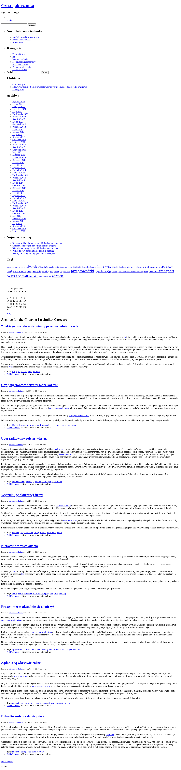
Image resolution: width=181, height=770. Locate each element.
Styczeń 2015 (18, 167)
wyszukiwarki (73, 649)
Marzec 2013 (18, 221)
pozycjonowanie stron (42, 632)
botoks (51, 267)
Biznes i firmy (18, 54)
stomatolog (138, 272)
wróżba (36, 371)
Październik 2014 (20, 175)
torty (15, 571)
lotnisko (147, 267)
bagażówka (10, 267)
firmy (108, 266)
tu (125, 337)
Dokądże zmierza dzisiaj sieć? (23, 716)
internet (130, 267)
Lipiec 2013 (17, 211)
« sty (9, 313)
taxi (156, 271)
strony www (18, 42)
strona (44, 703)
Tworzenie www (63, 505)
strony (146, 272)
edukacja (92, 267)
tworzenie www (20, 676)
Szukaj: (10, 72)
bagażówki (19, 267)
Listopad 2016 (18, 142)
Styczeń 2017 (18, 137)
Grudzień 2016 (19, 139)
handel (115, 267)
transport (166, 271)
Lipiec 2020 (17, 122)
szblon (43, 532)
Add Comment (13, 374)
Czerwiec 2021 (19, 109)
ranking (44, 649)
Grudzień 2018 (19, 124)
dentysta (77, 266)
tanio (151, 272)
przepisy (45, 593)
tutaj (11, 366)
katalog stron (18, 89)
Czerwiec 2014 (19, 185)
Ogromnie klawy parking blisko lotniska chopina (34, 246)
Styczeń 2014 (18, 195)
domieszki (85, 267)
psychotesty (113, 272)
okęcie (37, 271)
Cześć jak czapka (17, 5)
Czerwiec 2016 (19, 150)
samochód (130, 271)
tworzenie (66, 425)
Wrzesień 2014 (19, 178)
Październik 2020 (20, 114)
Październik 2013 (20, 203)
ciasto (20, 593)
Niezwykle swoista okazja (19, 546)
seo (52, 425)
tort (22, 574)
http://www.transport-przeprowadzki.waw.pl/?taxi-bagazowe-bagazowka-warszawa (49, 87)
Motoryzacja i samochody (23, 62)
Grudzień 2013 (19, 198)
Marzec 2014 (18, 190)
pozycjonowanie (65, 271)
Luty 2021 (17, 111)
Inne (14, 57)
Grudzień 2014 (19, 170)
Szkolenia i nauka (20, 64)
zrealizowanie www (41, 686)
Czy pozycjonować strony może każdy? (29, 385)
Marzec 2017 (18, 132)
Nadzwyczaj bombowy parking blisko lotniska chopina (37, 243)
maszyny (154, 267)
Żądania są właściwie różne (21, 663)
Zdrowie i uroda (19, 69)
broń (56, 267)
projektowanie (43, 425)
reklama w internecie (21, 39)
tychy (10, 275)
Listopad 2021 (18, 106)
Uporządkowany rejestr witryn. (24, 438)
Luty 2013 (17, 223)
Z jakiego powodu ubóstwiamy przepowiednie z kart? (39, 326)
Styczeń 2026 (18, 101)
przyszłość (22, 371)
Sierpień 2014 (18, 180)
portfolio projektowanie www (25, 37)
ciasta (14, 593)
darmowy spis (18, 84)
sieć (29, 751)
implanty (122, 267)
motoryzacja (26, 271)
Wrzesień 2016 (19, 144)
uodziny (62, 593)
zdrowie (57, 276)
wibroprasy (43, 276)
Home (9, 20)
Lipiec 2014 (17, 183)
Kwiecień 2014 (19, 188)
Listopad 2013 (18, 200)
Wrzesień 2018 (19, 127)
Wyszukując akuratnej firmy (22, 495)
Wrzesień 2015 (19, 157)
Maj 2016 (16, 152)
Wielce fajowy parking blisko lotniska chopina (33, 251)
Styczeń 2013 (18, 226)
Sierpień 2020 (18, 119)
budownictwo (62, 267)
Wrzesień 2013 (19, 206)
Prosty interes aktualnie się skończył (27, 606)
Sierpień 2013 (18, 208)
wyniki (63, 649)
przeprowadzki (82, 271)
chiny (70, 267)
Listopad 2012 (18, 231)
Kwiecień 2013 (19, 218)
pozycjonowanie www (59, 408)
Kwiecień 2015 (19, 160)
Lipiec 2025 (17, 104)
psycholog (102, 271)
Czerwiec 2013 (19, 213)
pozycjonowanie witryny (12, 620)
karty (14, 371)
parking (45, 271)
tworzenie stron (70, 520)
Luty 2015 (17, 165)
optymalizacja (18, 649)
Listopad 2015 (18, 155)
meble (165, 266)
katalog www (65, 454)
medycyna (13, 271)
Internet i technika (20, 59)
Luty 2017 (17, 134)
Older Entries (7, 761)
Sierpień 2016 (18, 147)
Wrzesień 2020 (19, 116)
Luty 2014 (17, 193)
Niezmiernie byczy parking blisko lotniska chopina (35, 248)
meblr (171, 267)
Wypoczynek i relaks (21, 67)
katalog (139, 267)
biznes (43, 266)
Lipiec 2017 (17, 129)
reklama (37, 703)
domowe (28, 593)
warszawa (30, 275)
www (49, 276)
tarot (30, 371)
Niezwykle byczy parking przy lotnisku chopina (33, 253)
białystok (30, 266)
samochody (123, 271)
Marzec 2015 (18, 162)
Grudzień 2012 (19, 228)
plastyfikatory (54, 272)
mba (160, 267)
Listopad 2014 (18, 172)
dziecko (36, 593)
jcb (135, 267)
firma (100, 266)
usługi (18, 275)
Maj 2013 (16, 216)
